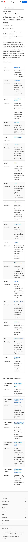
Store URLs (16, 144)
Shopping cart (17, 224)
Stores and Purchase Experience (13, 13)
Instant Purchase (18, 202)
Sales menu (16, 322)
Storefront (5, 33)
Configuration (11, 33)
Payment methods (18, 301)
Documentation (7, 11)
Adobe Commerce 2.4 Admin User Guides (18, 385)
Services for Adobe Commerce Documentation (18, 400)
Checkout (16, 242)
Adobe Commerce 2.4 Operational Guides (18, 444)
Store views (16, 122)
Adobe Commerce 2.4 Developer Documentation (18, 470)
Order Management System (17, 31)
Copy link (12, 28)
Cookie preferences (18, 533)
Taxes (15, 163)
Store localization (18, 137)
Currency (16, 183)
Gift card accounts (18, 263)
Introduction (17, 67)
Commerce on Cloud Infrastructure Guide (19, 422)
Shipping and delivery (17, 357)
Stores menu (17, 80)
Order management (18, 338)
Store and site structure (17, 99)
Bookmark (7, 28)
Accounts (8, 31)
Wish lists (16, 281)
